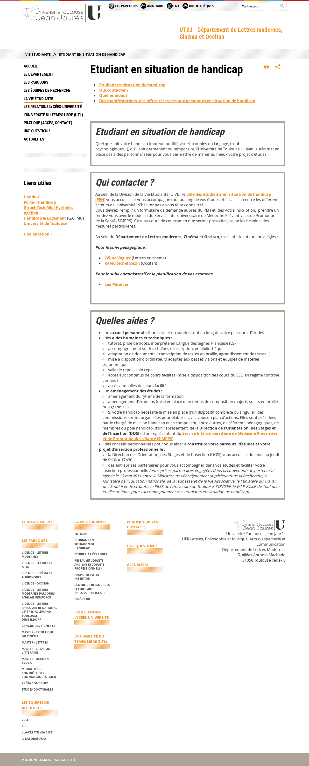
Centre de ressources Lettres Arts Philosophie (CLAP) (92, 589)
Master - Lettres (35, 642)
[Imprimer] (266, 67)
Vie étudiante (38, 54)
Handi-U (31, 197)
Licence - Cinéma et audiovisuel (37, 575)
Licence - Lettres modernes (35, 554)
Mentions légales (36, 760)
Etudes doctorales (37, 689)
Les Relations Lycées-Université (53, 106)
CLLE (25, 720)
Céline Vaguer (118, 258)
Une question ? (37, 130)
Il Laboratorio (34, 739)
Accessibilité (65, 760)
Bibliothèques (201, 6)
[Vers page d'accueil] (62, 12)
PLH (25, 726)
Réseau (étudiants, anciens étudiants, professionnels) (89, 564)
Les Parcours (126, 6)
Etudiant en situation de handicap (92, 54)
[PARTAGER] (278, 67)
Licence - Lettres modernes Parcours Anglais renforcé (38, 594)
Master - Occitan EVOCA (35, 661)
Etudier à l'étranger (91, 554)
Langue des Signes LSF (39, 626)
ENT (176, 6)
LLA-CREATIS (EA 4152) (37, 732)
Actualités (34, 139)
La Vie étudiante (38, 98)
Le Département (38, 74)
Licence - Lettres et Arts (37, 565)
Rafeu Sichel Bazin (122, 263)
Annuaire (155, 6)
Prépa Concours (35, 683)
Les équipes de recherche (47, 90)
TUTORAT (81, 534)
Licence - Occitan (35, 583)
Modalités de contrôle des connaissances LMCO (39, 673)
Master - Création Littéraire (36, 651)
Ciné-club (82, 599)
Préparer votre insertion (86, 577)
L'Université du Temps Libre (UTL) (53, 114)
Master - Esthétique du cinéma (38, 634)
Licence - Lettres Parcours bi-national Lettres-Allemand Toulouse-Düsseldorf (39, 612)
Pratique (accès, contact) (48, 122)
